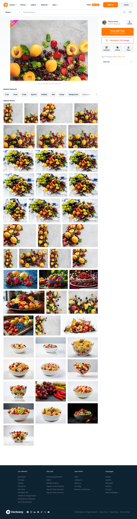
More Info (106, 62)
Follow (130, 24)
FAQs (76, 477)
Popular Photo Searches (55, 489)
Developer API (23, 492)
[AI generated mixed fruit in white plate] (18, 347)
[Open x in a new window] (45, 512)
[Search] (124, 12)
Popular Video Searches (55, 492)
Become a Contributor (82, 489)
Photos (23, 5)
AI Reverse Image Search (27, 496)
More (54, 5)
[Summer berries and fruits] (19, 235)
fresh (24, 94)
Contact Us (78, 480)
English (108, 477)
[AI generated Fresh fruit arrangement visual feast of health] (24, 302)
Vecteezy (21, 480)
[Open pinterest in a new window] (38, 512)
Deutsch (108, 486)
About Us (78, 483)
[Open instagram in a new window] (31, 512)
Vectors (12, 5)
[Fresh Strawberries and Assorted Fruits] (20, 279)
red (53, 94)
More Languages (111, 492)
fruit (7, 94)
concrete (86, 94)
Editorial (44, 5)
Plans (89, 5)
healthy (44, 94)
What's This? (121, 57)
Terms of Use (103, 512)
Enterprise (21, 486)
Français (108, 489)
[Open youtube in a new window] (48, 512)
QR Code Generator (25, 502)
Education (21, 489)
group (61, 94)
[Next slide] (94, 94)
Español (108, 480)
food (15, 94)
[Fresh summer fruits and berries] (56, 302)
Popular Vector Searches (55, 486)
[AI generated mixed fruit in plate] (83, 347)
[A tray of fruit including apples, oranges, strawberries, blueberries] (18, 325)
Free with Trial (117, 31)
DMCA (48, 480)
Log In (126, 5)
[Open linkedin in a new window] (35, 512)
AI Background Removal (26, 499)
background (73, 94)
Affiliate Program (52, 483)
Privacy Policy (113, 512)
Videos (33, 5)
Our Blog (78, 486)
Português (109, 483)
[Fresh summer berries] (56, 113)
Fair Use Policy (124, 512)
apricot (33, 94)
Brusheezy (21, 477)
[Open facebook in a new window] (28, 512)
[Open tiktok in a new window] (41, 512)
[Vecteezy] (5, 5)
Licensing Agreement (54, 477)
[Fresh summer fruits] (13, 113)
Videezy (20, 483)
